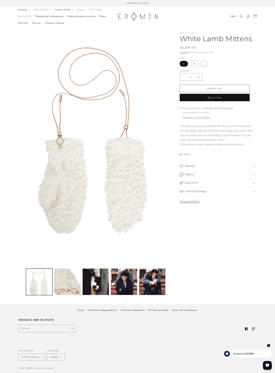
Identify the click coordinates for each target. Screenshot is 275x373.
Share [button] (186, 154)
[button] (24, 9)
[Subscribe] (71, 328)
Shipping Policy (189, 201)
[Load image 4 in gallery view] (124, 281)
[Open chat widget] (267, 365)
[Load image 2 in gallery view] (67, 281)
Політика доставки (158, 310)
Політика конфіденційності (103, 310)
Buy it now (215, 97)
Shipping (184, 52)
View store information (197, 117)
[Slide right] (169, 281)
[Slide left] (21, 281)
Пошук (81, 310)
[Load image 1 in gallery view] (39, 281)
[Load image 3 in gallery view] (95, 281)
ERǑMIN (30, 368)
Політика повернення (133, 310)
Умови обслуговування (184, 310)
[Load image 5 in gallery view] (152, 281)
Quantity (184, 70)
